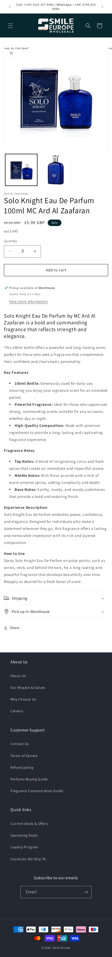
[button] (10, 25)
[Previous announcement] (9, 6)
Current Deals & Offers (29, 823)
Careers (16, 711)
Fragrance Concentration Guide (36, 790)
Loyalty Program (24, 847)
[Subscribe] (85, 892)
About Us (18, 675)
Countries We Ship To (28, 859)
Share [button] (15, 627)
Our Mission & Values (27, 687)
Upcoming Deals (24, 835)
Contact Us (19, 743)
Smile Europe (61, 947)
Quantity (10, 241)
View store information (28, 301)
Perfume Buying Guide (29, 779)
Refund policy (22, 767)
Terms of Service (24, 755)
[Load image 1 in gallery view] (21, 170)
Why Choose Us (23, 699)
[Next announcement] (102, 6)
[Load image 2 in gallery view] (56, 170)
